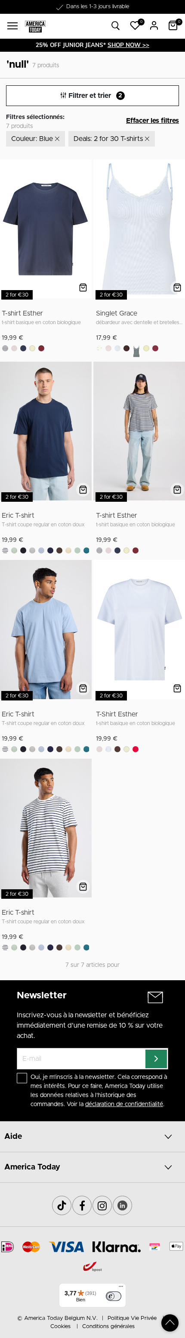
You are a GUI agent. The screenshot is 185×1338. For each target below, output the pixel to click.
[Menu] (121, 1288)
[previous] (7, 231)
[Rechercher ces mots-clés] (115, 26)
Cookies (60, 1326)
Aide (13, 1137)
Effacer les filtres (152, 120)
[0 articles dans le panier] (173, 25)
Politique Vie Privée (132, 1318)
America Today (32, 1167)
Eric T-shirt (18, 515)
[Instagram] (102, 1205)
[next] (83, 231)
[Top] (170, 1323)
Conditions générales (108, 1326)
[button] (135, 25)
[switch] (113, 1296)
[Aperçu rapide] (83, 287)
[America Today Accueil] (35, 26)
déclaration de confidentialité (124, 1104)
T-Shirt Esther (117, 714)
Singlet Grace (116, 313)
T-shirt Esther (22, 313)
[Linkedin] (122, 1205)
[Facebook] (82, 1205)
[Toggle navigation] (12, 26)
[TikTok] (61, 1205)
